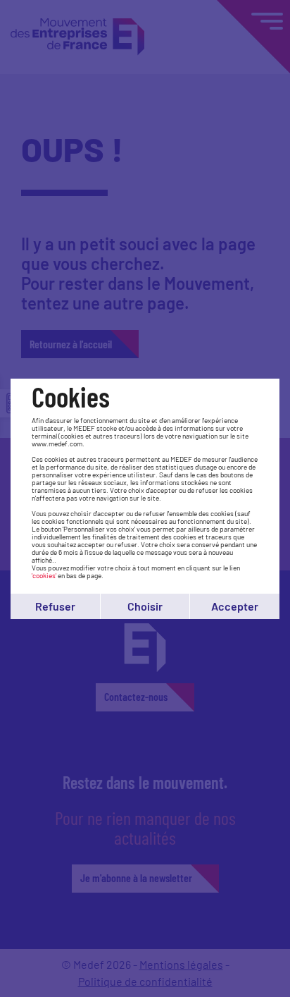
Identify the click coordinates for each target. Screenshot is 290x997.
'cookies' (44, 575)
